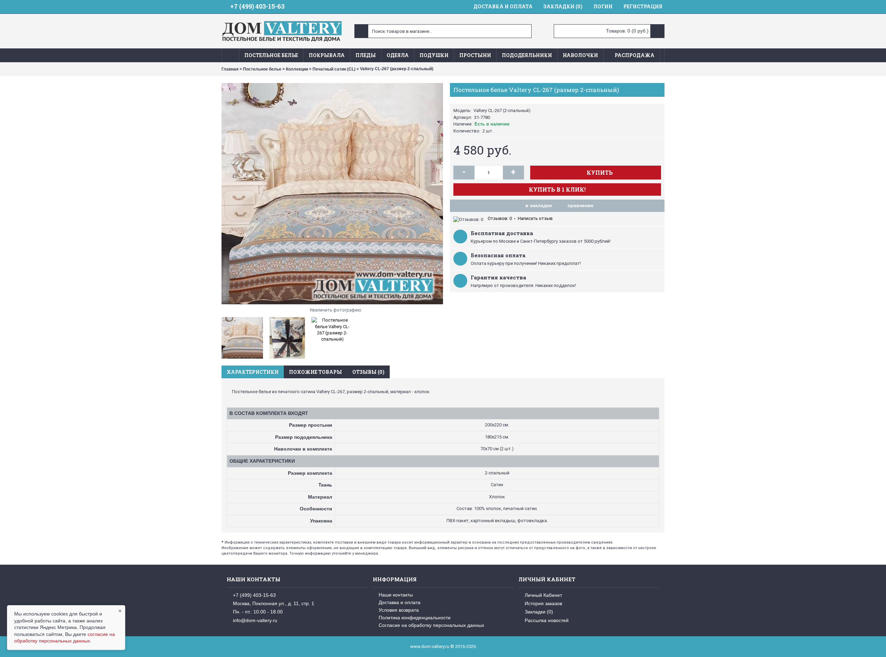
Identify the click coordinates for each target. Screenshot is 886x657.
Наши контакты (396, 595)
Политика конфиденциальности (415, 617)
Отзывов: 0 (500, 218)
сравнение (581, 205)
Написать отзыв (535, 218)
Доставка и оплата (400, 602)
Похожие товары (315, 372)
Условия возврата (399, 610)
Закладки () (539, 611)
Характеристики (253, 372)
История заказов (543, 603)
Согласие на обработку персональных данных (431, 625)
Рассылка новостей (547, 620)
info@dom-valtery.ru (255, 620)
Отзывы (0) (368, 372)
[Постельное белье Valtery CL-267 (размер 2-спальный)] (332, 193)
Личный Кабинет (543, 595)
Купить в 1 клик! (557, 189)
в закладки (538, 205)
